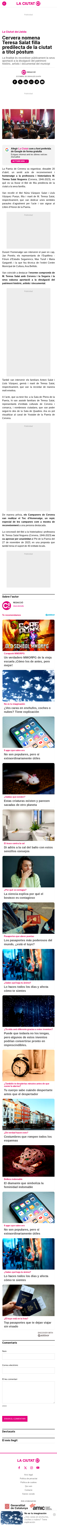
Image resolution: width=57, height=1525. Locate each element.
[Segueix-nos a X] (25, 1468)
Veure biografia (18, 606)
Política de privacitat (28, 1478)
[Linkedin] (26, 82)
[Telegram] (36, 82)
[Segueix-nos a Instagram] (31, 1468)
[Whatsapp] (31, 82)
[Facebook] (15, 82)
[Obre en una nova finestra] (16, 1507)
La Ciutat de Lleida (14, 31)
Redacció (31, 72)
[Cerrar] (54, 1514)
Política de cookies (28, 1482)
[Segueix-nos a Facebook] (19, 1468)
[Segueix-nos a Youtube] (38, 1468)
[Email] (42, 82)
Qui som (28, 1486)
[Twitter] (20, 82)
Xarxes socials (28, 1494)
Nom (4, 1351)
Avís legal (28, 1475)
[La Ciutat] (28, 3)
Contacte (28, 1490)
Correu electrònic (10, 1365)
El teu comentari (9, 1379)
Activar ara (18, 161)
